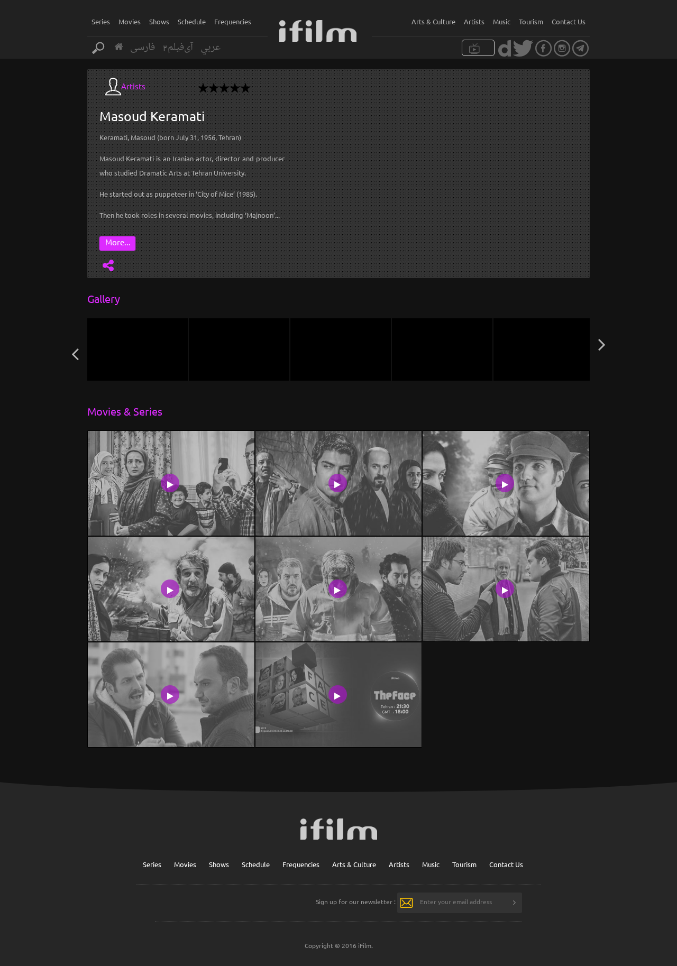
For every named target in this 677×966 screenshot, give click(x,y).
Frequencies (232, 21)
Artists (474, 21)
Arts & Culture (433, 21)
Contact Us (568, 21)
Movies (129, 21)
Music (501, 21)
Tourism (531, 21)
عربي (210, 47)
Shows (159, 21)
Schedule (192, 21)
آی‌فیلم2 (177, 47)
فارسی (142, 47)
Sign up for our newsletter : (356, 901)
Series (101, 21)
